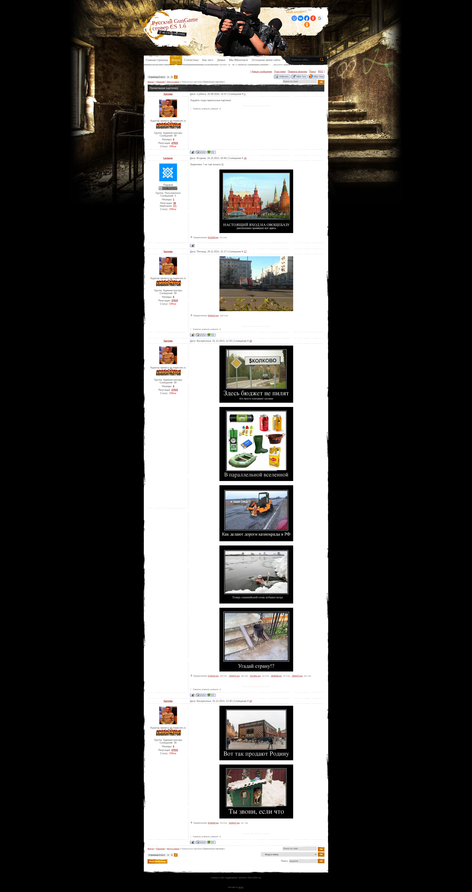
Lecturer (168, 158)
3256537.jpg (234, 823)
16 (245, 158)
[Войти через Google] (319, 18)
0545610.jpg (213, 315)
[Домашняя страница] (200, 152)
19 (250, 701)
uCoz (241, 887)
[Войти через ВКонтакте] (300, 18)
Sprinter (168, 94)
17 (245, 251)
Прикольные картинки (191, 82)
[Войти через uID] (294, 18)
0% (175, 205)
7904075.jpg (234, 676)
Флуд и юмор (173, 82)
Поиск (312, 71)
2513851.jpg (255, 676)
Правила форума (297, 71)
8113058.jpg (213, 237)
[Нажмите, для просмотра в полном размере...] (256, 232)
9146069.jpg (213, 823)
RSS (320, 71)
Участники (280, 71)
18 (250, 341)
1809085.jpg (276, 676)
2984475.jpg (297, 676)
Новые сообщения (262, 71)
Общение (160, 82)
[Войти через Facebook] (307, 18)
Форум (151, 82)
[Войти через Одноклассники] (307, 24)
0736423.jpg (213, 676)
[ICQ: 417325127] (211, 152)
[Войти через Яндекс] (313, 18)
